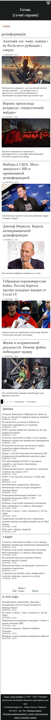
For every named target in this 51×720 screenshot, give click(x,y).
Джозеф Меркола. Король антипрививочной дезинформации (23, 230)
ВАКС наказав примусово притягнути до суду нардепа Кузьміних (24, 431)
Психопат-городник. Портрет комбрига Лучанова (21, 629)
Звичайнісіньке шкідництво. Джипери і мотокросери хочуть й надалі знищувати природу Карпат (21, 487)
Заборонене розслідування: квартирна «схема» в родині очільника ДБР (25, 622)
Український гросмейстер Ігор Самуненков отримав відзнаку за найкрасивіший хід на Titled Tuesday (25, 521)
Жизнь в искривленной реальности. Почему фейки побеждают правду (24, 347)
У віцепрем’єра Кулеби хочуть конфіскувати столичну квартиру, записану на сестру (23, 574)
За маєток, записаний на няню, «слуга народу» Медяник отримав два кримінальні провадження (25, 439)
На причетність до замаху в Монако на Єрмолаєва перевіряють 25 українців (20, 423)
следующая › (19, 401)
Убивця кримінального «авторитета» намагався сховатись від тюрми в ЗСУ (25, 470)
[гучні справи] (16, 697)
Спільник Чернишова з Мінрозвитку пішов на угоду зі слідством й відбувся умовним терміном (25, 415)
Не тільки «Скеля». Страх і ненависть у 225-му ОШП (24, 512)
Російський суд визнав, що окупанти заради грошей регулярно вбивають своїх (23, 447)
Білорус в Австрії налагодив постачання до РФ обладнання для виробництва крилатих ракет (24, 454)
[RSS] (35, 590)
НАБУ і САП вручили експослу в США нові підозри (23, 478)
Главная (6, 26)
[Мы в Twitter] (24, 590)
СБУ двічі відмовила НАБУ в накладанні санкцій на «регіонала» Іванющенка (21, 462)
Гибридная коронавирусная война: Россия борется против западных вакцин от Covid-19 (24, 288)
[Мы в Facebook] (14, 590)
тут (25, 704)
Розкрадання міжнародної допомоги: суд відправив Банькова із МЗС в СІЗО (21, 496)
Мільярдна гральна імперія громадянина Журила (25, 635)
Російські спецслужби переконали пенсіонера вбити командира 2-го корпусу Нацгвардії (24, 504)
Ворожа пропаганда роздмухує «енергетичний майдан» (23, 107)
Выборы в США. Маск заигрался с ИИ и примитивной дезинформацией (21, 171)
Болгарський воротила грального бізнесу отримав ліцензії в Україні (22, 559)
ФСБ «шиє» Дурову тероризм (16, 529)
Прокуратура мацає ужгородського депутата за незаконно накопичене (24, 567)
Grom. (25, 9)
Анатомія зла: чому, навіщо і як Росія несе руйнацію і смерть (25, 45)
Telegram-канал (34, 710)
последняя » (31, 401)
